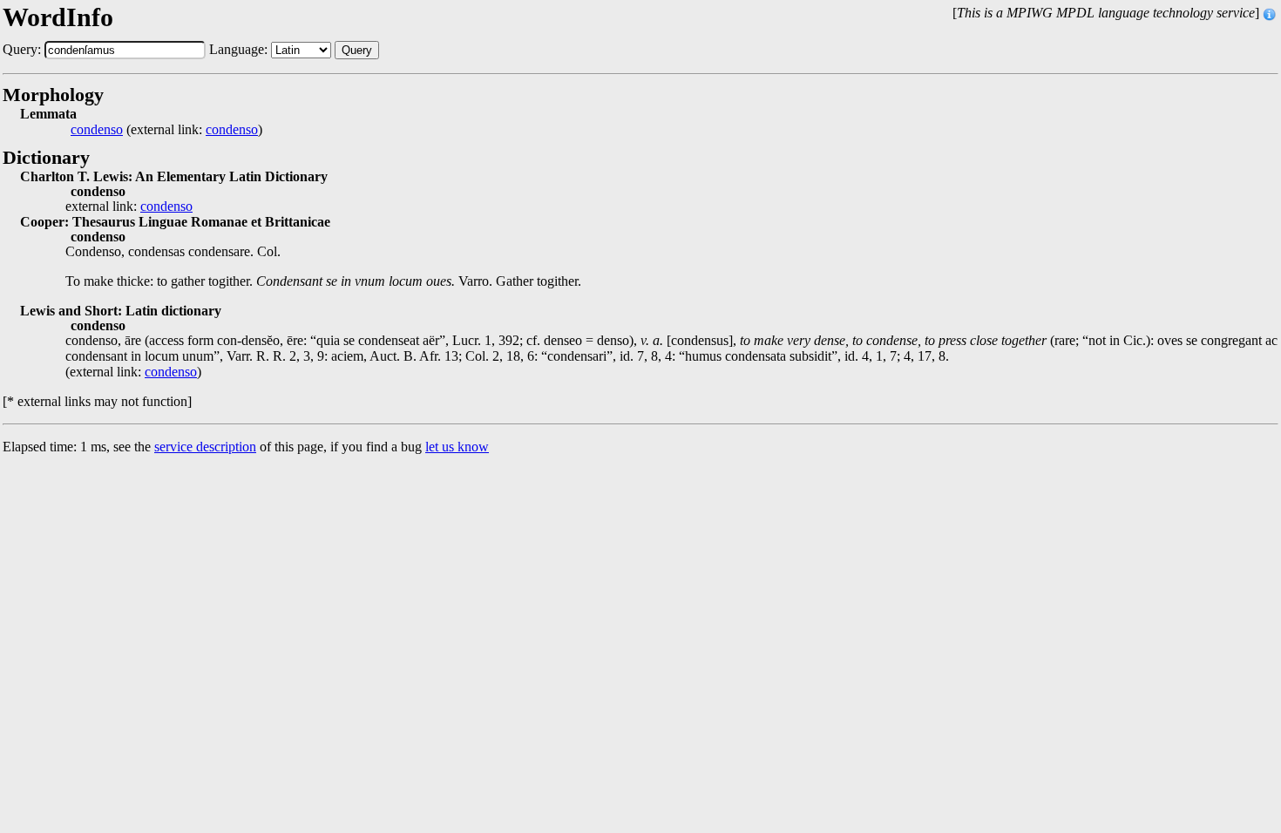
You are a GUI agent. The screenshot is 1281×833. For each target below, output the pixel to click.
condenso (97, 130)
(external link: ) (166, 130)
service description (205, 446)
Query (357, 50)
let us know (457, 446)
